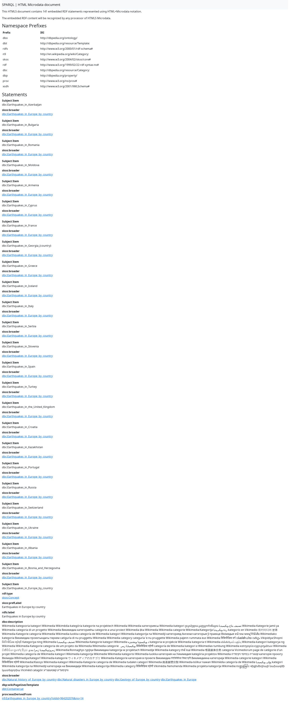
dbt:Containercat (12, 689)
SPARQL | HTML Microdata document (31, 4)
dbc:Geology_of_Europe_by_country (137, 679)
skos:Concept (10, 597)
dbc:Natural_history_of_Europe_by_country (29, 679)
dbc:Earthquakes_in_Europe (178, 679)
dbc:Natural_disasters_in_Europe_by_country (85, 679)
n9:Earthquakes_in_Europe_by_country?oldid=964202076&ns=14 (42, 698)
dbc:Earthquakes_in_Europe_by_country (27, 114)
